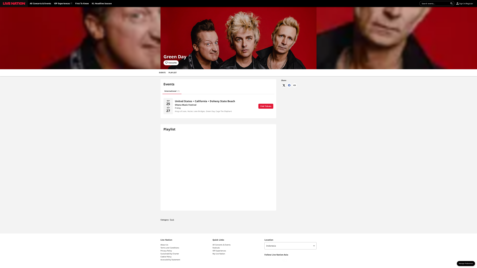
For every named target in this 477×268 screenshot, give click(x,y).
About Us (164, 245)
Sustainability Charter (169, 253)
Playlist (173, 72)
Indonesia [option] (271, 245)
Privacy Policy (166, 251)
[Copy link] (294, 85)
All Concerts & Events (222, 245)
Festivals (216, 248)
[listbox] (290, 245)
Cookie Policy (165, 256)
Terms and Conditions (169, 248)
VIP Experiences (219, 251)
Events (162, 72)
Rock (172, 220)
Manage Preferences (466, 263)
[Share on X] (284, 86)
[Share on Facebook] (289, 86)
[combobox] (435, 3)
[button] (14, 3)
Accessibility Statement (170, 259)
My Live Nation (219, 253)
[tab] (171, 91)
